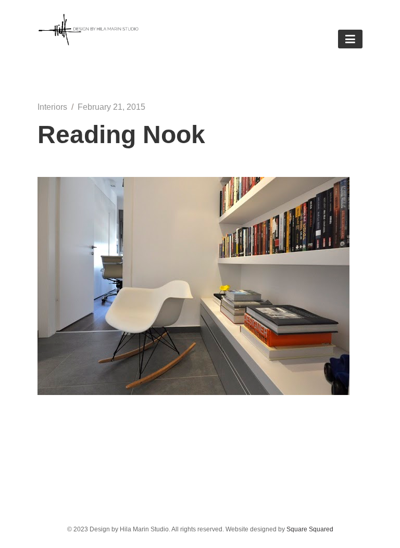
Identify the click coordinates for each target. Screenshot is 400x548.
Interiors (52, 107)
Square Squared (309, 529)
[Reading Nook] (193, 392)
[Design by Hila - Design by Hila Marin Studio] (89, 42)
